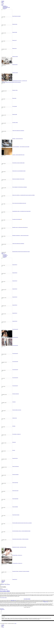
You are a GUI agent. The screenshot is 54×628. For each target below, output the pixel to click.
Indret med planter (5, 6)
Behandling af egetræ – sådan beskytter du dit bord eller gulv (20, 227)
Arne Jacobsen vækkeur (5, 591)
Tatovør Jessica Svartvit (15, 490)
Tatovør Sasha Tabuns (15, 482)
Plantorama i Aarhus (14, 90)
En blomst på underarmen (15, 393)
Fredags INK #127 (14, 264)
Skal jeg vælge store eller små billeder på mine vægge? (19, 203)
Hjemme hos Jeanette (15, 56)
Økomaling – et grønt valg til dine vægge (17, 138)
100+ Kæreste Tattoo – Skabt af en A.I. (17, 563)
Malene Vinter (2, 609)
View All (4, 8)
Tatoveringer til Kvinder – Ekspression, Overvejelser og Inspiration (20, 571)
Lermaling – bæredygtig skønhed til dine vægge (18, 154)
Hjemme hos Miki (14, 32)
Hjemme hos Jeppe (14, 24)
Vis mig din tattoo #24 (15, 329)
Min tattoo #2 (14, 442)
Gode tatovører (5, 256)
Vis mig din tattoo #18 (15, 377)
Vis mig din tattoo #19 (15, 369)
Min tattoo (13, 450)
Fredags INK (4, 254)
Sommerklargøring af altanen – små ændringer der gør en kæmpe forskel (21, 211)
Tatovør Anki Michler (15, 506)
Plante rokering (14, 98)
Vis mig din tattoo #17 (15, 385)
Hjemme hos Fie (14, 40)
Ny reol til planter (14, 106)
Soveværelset (1, 589)
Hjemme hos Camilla (15, 72)
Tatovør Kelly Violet (15, 458)
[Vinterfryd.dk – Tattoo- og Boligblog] (5, 584)
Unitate (15, 623)
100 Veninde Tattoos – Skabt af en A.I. (17, 555)
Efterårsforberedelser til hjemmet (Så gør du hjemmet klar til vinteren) (21, 251)
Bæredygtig (3, 581)
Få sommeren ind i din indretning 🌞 (17, 219)
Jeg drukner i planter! (15, 122)
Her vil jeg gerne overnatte (6, 7)
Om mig (3, 582)
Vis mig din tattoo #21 (15, 353)
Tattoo (2, 253)
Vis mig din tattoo (5, 255)
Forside (2, 4)
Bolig (2, 5)
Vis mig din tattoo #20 (15, 361)
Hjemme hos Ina (14, 48)
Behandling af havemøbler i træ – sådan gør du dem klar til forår (20, 235)
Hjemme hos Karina (14, 64)
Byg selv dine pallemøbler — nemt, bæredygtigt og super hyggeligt (20, 146)
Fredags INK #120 (14, 321)
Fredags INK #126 (14, 272)
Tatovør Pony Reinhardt (15, 474)
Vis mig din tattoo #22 (15, 345)
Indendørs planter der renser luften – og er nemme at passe (19, 80)
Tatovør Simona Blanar (15, 498)
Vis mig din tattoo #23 (15, 337)
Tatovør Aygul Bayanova (15, 466)
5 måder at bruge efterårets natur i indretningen (18, 130)
